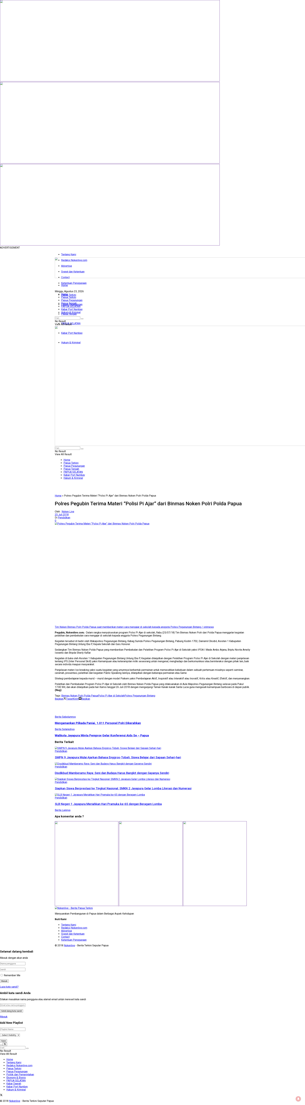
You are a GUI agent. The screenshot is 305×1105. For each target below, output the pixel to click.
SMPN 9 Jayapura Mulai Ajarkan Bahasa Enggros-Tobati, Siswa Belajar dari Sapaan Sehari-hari (118, 757)
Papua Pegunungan (71, 300)
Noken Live (68, 511)
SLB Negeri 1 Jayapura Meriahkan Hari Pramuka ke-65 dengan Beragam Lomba (108, 804)
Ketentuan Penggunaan (74, 283)
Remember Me (12, 975)
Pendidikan (64, 517)
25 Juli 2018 (62, 514)
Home (64, 285)
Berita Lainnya (62, 810)
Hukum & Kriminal (71, 312)
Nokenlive (69, 945)
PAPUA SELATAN (70, 306)
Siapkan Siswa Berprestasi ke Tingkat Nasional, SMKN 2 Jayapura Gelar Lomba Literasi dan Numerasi (123, 788)
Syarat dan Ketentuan (73, 933)
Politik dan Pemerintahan (20, 1074)
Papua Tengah (69, 313)
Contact (65, 936)
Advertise (66, 930)
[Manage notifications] (298, 1098)
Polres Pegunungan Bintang (140, 695)
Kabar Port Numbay (72, 309)
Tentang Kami (68, 254)
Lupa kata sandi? (9, 986)
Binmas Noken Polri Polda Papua (79, 695)
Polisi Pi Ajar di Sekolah (111, 695)
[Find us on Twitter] (1, 1095)
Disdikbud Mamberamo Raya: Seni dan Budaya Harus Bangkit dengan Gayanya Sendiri (112, 773)
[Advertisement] (112, 707)
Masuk (3, 1016)
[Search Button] (82, 318)
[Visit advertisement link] (110, 80)
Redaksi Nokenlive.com (74, 927)
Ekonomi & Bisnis (16, 1077)
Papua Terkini (68, 294)
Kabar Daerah (13, 1083)
